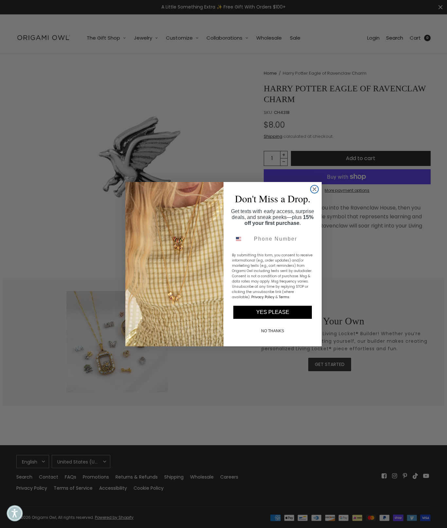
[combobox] (241, 239)
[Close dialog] (314, 189)
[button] (15, 513)
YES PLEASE (272, 312)
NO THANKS (272, 331)
